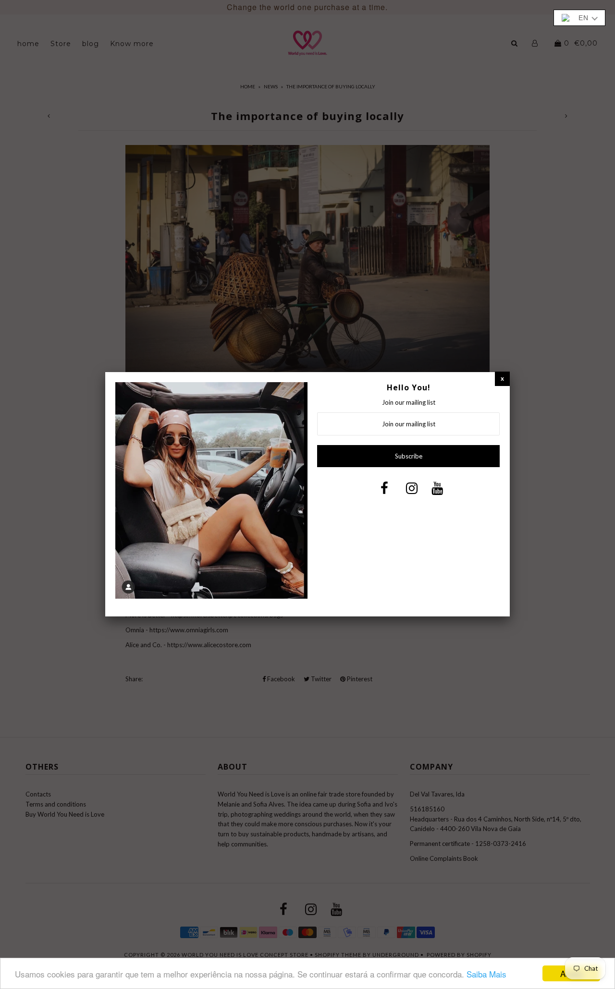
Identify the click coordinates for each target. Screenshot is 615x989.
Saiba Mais (486, 974)
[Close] (502, 379)
